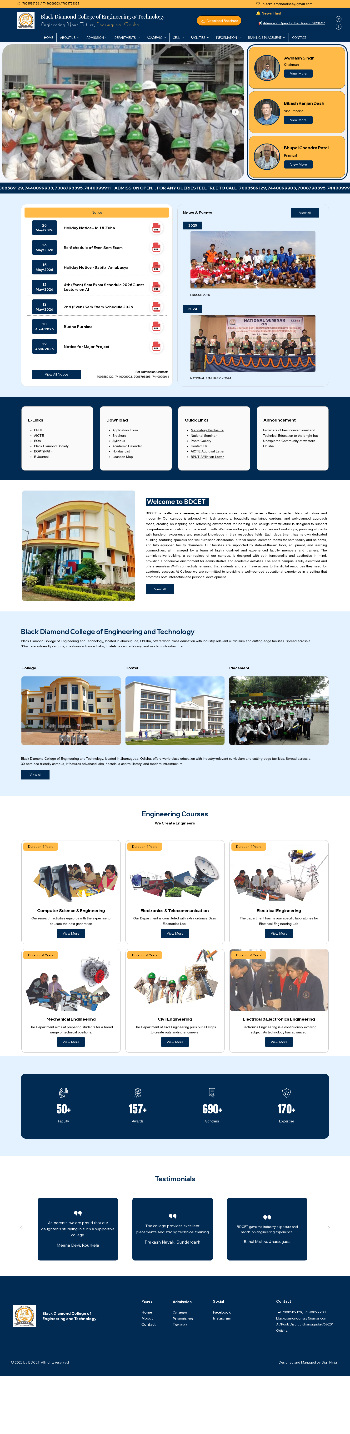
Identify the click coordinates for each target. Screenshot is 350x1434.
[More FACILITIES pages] (208, 37)
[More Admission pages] (106, 37)
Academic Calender (127, 446)
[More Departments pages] (138, 37)
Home (147, 1312)
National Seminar (204, 435)
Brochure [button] (119, 435)
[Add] (156, 227)
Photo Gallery (201, 441)
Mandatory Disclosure (207, 430)
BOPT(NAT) (43, 451)
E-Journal (41, 457)
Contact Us (199, 446)
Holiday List (121, 451)
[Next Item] (235, 112)
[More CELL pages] (182, 37)
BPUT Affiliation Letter (207, 457)
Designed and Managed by (300, 1362)
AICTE (39, 435)
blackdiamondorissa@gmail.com (287, 4)
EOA (37, 441)
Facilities (180, 1324)
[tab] (97, 213)
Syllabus (118, 441)
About (147, 1318)
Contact (148, 1324)
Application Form (125, 430)
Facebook (222, 1312)
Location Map (122, 457)
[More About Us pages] (78, 37)
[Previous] (338, 19)
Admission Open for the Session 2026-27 (294, 23)
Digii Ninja (329, 1362)
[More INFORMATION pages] (239, 37)
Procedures (183, 1318)
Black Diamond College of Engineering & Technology (103, 16)
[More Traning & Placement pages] (284, 37)
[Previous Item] (11, 112)
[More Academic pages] (165, 37)
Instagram (222, 1318)
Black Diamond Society (51, 446)
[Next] (338, 27)
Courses (180, 1312)
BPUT (38, 430)
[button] (219, 20)
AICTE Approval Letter (208, 451)
